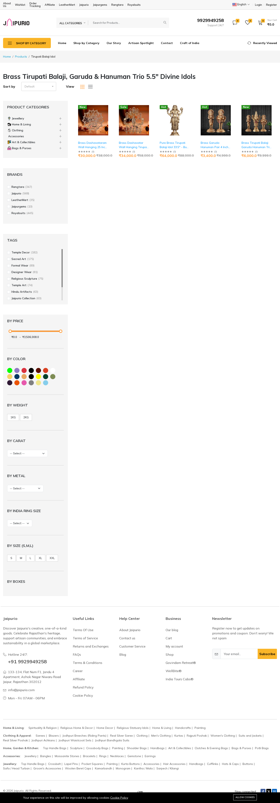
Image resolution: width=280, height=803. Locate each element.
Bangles (45, 756)
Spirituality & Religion (42, 728)
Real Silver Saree (121, 735)
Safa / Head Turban (16, 768)
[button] (266, 22)
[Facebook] (263, 791)
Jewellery (30, 756)
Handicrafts (183, 728)
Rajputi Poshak (197, 735)
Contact (167, 43)
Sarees (40, 735)
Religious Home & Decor (76, 728)
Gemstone (134, 756)
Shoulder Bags (137, 748)
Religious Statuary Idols (133, 728)
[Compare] (108, 117)
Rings (103, 756)
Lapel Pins (71, 764)
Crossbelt (54, 764)
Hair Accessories (174, 764)
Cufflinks (212, 764)
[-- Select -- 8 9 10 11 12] (19, 523)
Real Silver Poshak (15, 740)
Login (258, 4)
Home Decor (105, 728)
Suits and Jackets (250, 735)
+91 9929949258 (27, 661)
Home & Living (161, 728)
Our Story (114, 43)
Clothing (142, 735)
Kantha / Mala (143, 768)
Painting (200, 728)
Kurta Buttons (130, 764)
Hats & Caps (230, 764)
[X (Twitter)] (268, 791)
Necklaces (117, 756)
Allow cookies (245, 797)
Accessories (151, 764)
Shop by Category (86, 43)
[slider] (10, 331)
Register (271, 4)
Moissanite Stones (67, 756)
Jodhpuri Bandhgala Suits (112, 740)
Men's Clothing (161, 735)
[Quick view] (108, 106)
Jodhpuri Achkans (43, 740)
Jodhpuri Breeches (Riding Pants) (84, 735)
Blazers (54, 735)
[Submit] (165, 23)
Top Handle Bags (54, 748)
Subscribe (267, 654)
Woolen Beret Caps (78, 768)
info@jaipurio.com (21, 690)
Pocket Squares (92, 764)
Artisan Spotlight (141, 43)
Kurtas (178, 735)
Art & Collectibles (179, 748)
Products (21, 56)
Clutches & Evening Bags (211, 748)
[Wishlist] (108, 111)
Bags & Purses (241, 748)
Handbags (157, 748)
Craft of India (189, 43)
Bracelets (89, 756)
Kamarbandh (103, 768)
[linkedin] (274, 791)
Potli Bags (262, 748)
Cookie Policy (119, 798)
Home (62, 43)
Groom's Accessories (47, 768)
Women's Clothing (223, 735)
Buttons (247, 764)
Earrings (150, 756)
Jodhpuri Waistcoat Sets (75, 740)
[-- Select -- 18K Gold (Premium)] (25, 488)
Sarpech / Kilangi (167, 768)
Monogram (123, 768)
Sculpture (76, 748)
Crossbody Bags (97, 748)
